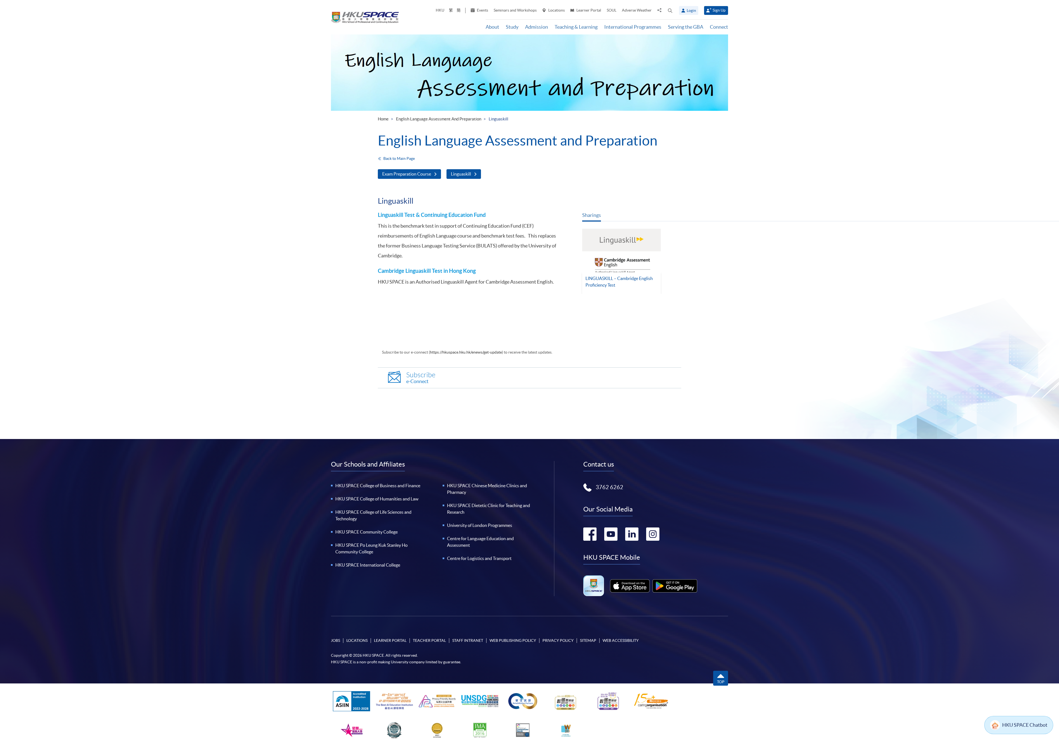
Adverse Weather (637, 10)
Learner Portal (588, 10)
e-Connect (420, 377)
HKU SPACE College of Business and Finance (377, 485)
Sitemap (588, 640)
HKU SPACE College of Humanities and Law (376, 498)
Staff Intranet (467, 640)
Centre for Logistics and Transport (479, 558)
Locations (556, 10)
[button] (670, 10)
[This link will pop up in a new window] (630, 586)
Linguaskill (461, 173)
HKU (440, 10)
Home (383, 119)
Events (482, 10)
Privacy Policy (558, 640)
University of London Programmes (479, 525)
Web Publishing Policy (513, 640)
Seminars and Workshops (515, 10)
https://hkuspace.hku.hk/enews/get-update (466, 352)
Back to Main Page (399, 158)
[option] (621, 261)
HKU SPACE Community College (366, 531)
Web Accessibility (621, 640)
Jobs (335, 640)
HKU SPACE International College (367, 564)
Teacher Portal (429, 640)
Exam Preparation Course (406, 173)
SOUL (611, 10)
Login (691, 10)
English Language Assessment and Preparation (438, 119)
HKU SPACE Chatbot (1024, 725)
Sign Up (719, 10)
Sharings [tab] (591, 215)
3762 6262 (609, 487)
